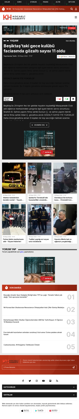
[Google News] (66, 56)
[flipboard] (50, 381)
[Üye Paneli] (75, 9)
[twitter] (30, 381)
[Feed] (57, 381)
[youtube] (43, 381)
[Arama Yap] (71, 9)
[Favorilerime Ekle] (73, 99)
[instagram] (36, 381)
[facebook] (23, 381)
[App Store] (25, 411)
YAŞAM (14, 40)
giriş (22, 252)
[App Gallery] (53, 411)
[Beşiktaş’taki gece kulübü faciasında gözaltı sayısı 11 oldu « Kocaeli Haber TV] (14, 17)
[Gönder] (74, 367)
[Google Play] (39, 411)
